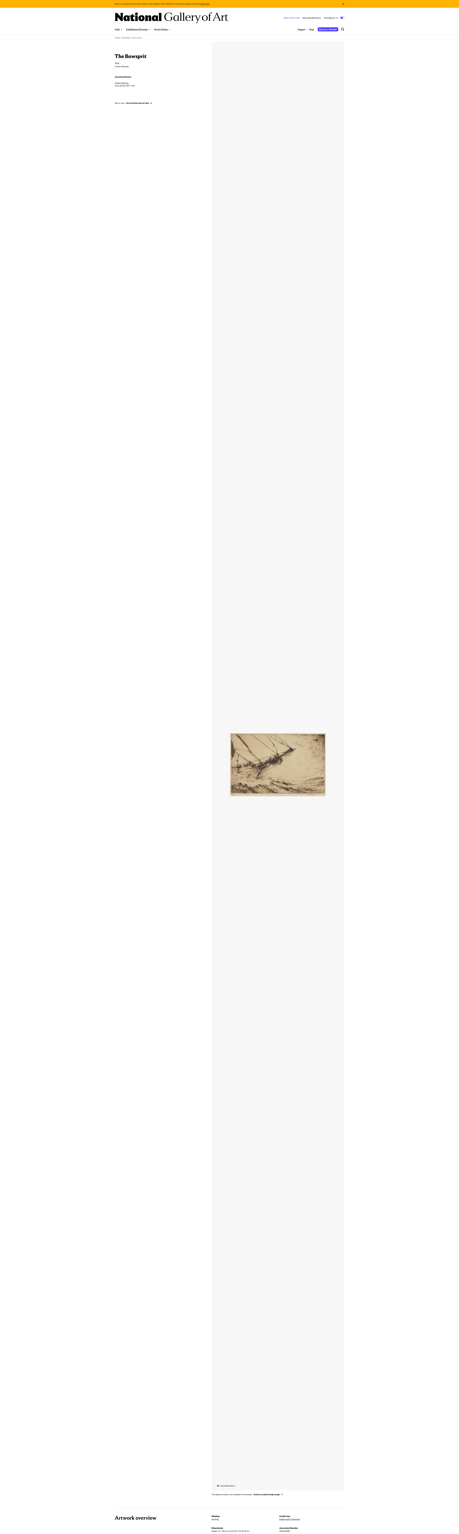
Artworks (125, 37)
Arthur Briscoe (122, 83)
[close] (343, 4)
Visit (117, 29)
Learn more (205, 4)
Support (301, 29)
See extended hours (312, 17)
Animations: (331, 17)
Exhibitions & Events (137, 29)
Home (117, 37)
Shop (311, 29)
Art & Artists (161, 29)
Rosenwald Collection (289, 1519)
